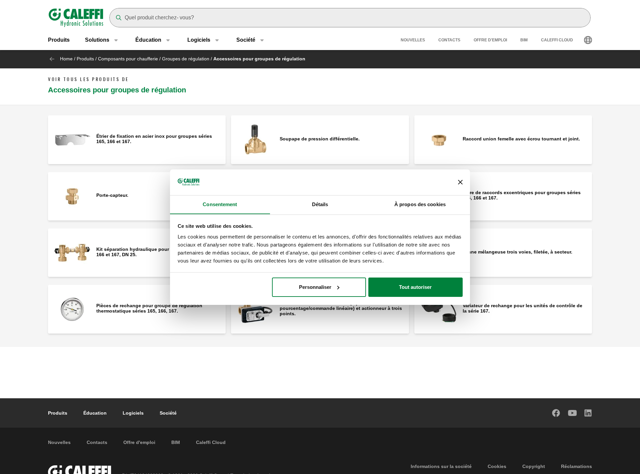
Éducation (95, 413)
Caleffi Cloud (557, 40)
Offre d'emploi (490, 40)
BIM (524, 40)
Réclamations (576, 466)
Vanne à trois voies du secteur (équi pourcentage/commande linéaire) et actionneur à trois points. (341, 308)
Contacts (449, 40)
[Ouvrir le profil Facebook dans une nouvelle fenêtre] (556, 413)
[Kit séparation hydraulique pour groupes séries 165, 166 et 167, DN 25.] (72, 252)
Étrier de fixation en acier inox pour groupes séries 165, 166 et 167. (154, 138)
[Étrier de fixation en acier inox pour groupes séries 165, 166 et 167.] (72, 139)
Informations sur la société (441, 466)
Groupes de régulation (185, 58)
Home (66, 58)
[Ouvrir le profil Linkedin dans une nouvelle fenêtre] (588, 413)
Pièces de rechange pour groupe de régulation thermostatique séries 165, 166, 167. (149, 308)
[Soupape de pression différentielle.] (255, 139)
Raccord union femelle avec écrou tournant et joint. (521, 138)
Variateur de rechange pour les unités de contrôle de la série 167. (522, 308)
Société (168, 413)
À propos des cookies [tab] (420, 204)
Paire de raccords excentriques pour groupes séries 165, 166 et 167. (522, 195)
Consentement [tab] (220, 204)
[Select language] (588, 40)
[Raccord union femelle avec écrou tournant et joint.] (438, 139)
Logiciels (133, 413)
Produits (59, 40)
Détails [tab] (320, 204)
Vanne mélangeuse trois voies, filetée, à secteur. (517, 252)
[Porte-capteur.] (72, 195)
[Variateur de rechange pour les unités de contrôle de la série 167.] (438, 309)
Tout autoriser (415, 287)
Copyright (533, 466)
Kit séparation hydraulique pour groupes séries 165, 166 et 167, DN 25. (155, 252)
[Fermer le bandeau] (460, 182)
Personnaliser (315, 287)
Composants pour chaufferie (128, 58)
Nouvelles (413, 40)
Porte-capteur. (112, 195)
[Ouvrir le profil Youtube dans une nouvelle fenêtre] (572, 413)
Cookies (497, 466)
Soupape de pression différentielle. (320, 138)
